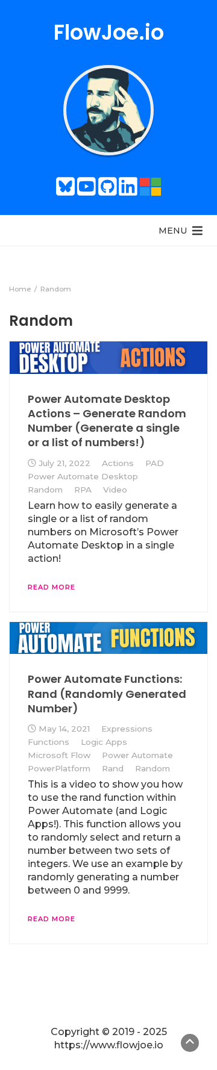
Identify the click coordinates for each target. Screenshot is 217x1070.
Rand (113, 768)
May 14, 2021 (64, 728)
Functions (48, 742)
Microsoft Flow (59, 755)
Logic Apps (104, 742)
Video (115, 489)
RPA (83, 489)
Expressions (127, 728)
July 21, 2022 (64, 463)
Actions (118, 463)
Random (45, 489)
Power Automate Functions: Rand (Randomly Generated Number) (107, 693)
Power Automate (137, 755)
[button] (173, 231)
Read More (51, 587)
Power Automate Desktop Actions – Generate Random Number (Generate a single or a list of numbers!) (107, 420)
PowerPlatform (59, 768)
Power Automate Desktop (83, 476)
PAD (154, 463)
